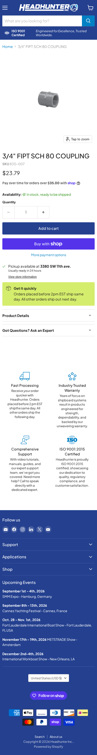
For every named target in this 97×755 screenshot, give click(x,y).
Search (39, 737)
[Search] (88, 21)
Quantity (9, 202)
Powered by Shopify (48, 746)
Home (7, 46)
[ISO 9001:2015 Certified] (72, 464)
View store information (22, 276)
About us (56, 737)
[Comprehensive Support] (25, 464)
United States (46, 678)
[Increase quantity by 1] (43, 212)
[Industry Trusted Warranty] (72, 400)
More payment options (48, 255)
